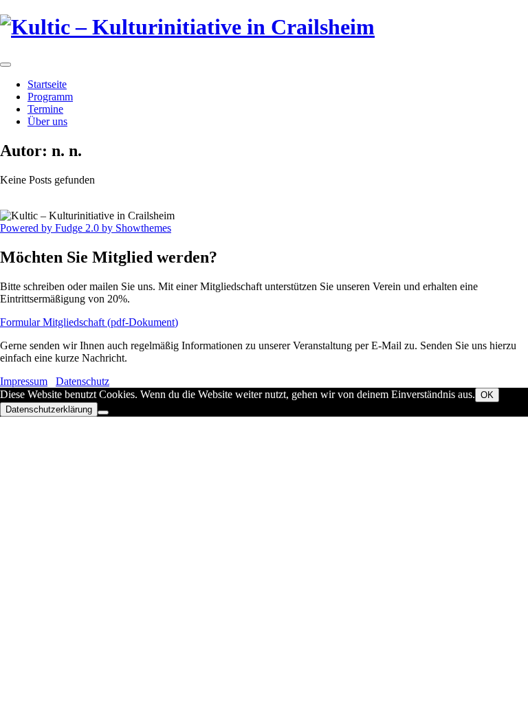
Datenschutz (82, 381)
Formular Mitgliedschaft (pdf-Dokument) (89, 322)
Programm (50, 96)
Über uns (47, 121)
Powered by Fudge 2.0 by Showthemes (85, 228)
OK (487, 395)
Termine (45, 109)
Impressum (23, 381)
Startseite (47, 84)
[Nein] (103, 412)
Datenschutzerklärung (49, 409)
